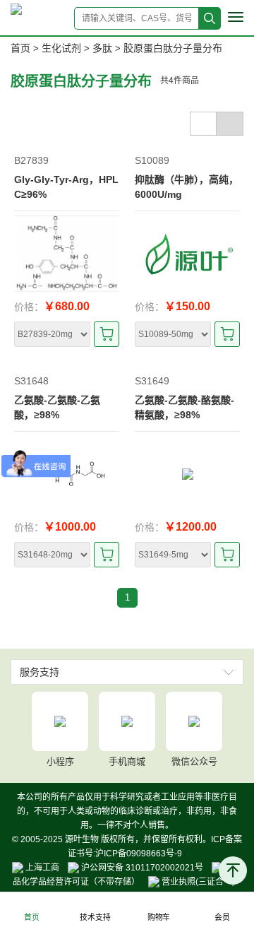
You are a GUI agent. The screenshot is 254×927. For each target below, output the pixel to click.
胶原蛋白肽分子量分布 (172, 48)
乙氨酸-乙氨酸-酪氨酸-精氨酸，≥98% (184, 407)
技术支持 (95, 917)
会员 (222, 917)
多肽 (102, 48)
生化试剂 (61, 48)
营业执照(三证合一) (197, 882)
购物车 (158, 917)
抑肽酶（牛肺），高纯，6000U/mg (186, 187)
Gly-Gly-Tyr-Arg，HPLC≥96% (66, 187)
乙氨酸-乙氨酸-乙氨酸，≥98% (57, 407)
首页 (20, 48)
